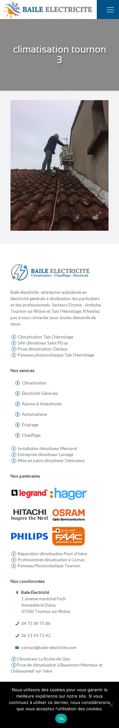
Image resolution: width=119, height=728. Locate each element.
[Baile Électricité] (48, 9)
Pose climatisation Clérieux (42, 348)
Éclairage (30, 424)
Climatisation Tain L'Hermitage (45, 336)
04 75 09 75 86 (35, 623)
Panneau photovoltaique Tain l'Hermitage (55, 355)
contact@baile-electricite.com (48, 647)
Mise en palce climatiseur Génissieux (51, 460)
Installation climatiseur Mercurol (47, 448)
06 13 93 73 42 (35, 635)
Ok (61, 718)
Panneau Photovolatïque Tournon (48, 565)
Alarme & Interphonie (42, 403)
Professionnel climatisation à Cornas (51, 559)
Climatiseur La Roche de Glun (43, 658)
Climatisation (34, 382)
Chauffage (31, 435)
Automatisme (34, 414)
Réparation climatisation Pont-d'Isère (52, 553)
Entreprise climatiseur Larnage (45, 454)
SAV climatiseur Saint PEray (42, 342)
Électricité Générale (40, 393)
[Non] (111, 705)
